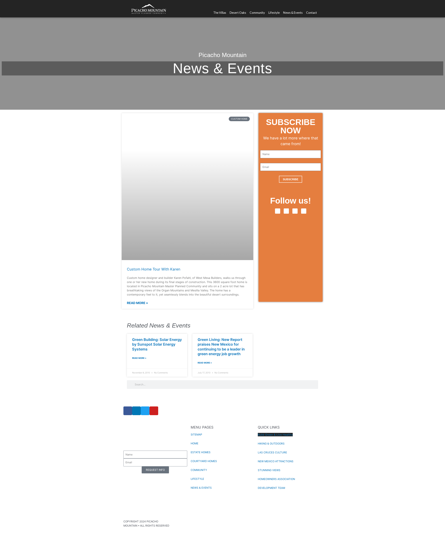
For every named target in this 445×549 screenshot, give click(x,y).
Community (257, 12)
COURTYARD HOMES (204, 461)
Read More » (137, 303)
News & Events (293, 12)
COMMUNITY (199, 470)
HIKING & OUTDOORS (271, 443)
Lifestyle (274, 12)
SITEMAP (196, 434)
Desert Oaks (238, 12)
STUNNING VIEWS (269, 470)
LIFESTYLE (197, 479)
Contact (311, 12)
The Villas (219, 12)
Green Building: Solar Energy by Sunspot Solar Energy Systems (157, 344)
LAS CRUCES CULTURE (272, 452)
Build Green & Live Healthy (275, 434)
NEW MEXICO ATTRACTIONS (275, 461)
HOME (194, 443)
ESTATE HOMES (201, 452)
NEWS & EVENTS (201, 487)
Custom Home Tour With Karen (153, 269)
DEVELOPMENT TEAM (271, 488)
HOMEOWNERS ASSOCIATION (276, 479)
